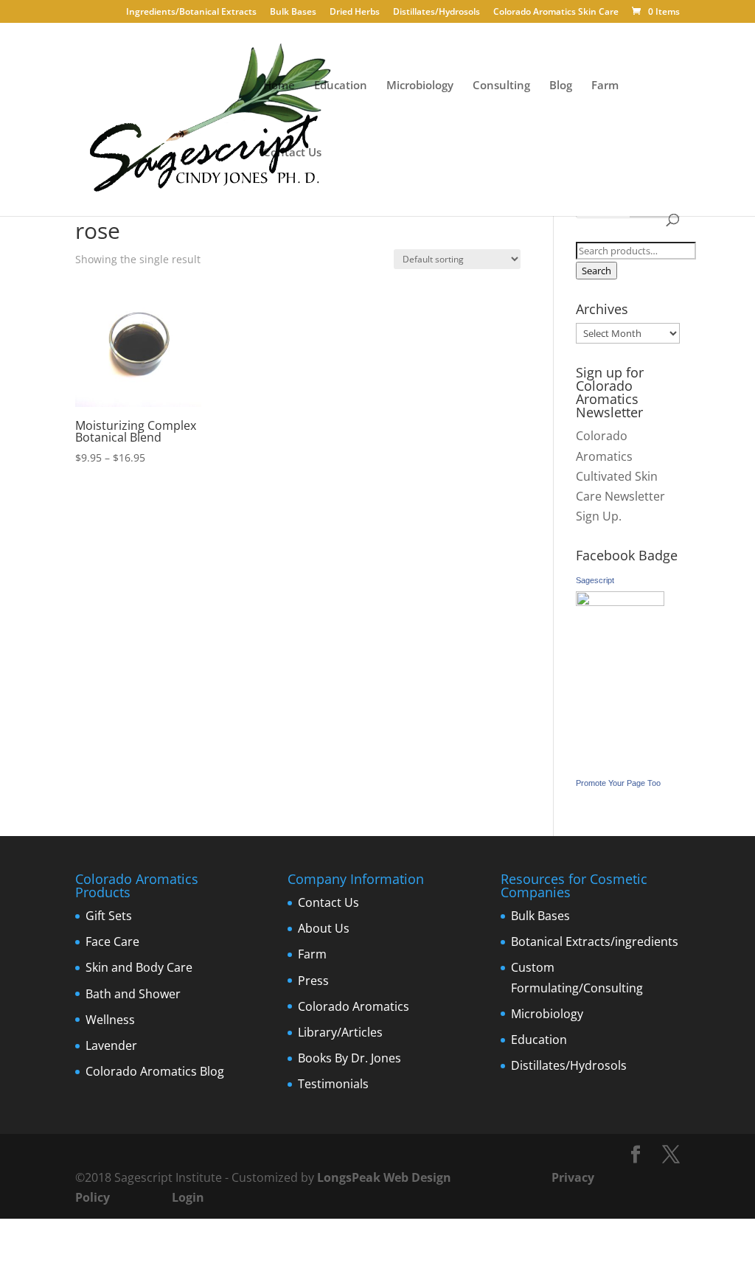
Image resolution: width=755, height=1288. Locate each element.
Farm (605, 86)
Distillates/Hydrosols (436, 12)
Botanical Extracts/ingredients (594, 941)
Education (340, 86)
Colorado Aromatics (353, 1006)
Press (313, 980)
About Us (323, 928)
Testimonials (333, 1084)
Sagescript (595, 580)
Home (279, 86)
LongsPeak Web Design (384, 1177)
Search (596, 270)
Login (188, 1197)
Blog (560, 86)
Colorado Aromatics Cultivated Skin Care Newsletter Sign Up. (620, 476)
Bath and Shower (133, 994)
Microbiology (419, 86)
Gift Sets (109, 916)
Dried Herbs (355, 12)
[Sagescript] (620, 601)
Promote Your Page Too (618, 783)
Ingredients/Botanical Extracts (191, 12)
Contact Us (292, 153)
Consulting (501, 86)
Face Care (112, 941)
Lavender (111, 1045)
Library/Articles (340, 1032)
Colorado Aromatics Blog (155, 1071)
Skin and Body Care (139, 967)
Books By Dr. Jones (349, 1058)
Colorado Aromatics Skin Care (556, 12)
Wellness (110, 1020)
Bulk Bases (293, 12)
